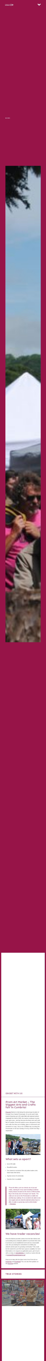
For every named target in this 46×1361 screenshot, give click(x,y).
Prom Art (8, 1112)
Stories (7, 1284)
